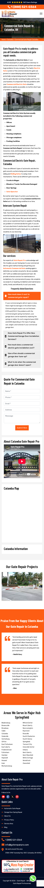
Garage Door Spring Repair (13, 812)
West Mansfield (28, 755)
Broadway (5, 728)
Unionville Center (28, 747)
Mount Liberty (27, 725)
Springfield (26, 742)
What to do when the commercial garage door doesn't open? (22, 363)
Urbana (25, 750)
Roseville (26, 734)
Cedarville (5, 736)
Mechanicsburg (7, 766)
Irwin (3, 763)
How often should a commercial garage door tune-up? (21, 355)
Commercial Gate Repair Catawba (26, 40)
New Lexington (28, 728)
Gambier (4, 755)
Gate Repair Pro (20, 260)
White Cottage (28, 758)
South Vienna (27, 739)
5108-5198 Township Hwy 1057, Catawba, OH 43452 (23, 853)
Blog (5, 827)
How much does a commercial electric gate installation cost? (21, 346)
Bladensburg (6, 723)
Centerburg (6, 739)
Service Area (8, 824)
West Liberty (27, 752)
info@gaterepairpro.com (17, 844)
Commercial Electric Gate (17, 84)
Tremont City (27, 744)
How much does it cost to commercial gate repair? (19, 295)
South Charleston (29, 736)
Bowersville (5, 725)
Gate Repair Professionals (22, 883)
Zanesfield (26, 763)
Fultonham (5, 752)
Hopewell (5, 758)
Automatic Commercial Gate (14, 268)
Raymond (26, 731)
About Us (7, 816)
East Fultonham (7, 744)
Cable (3, 731)
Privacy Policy (9, 820)
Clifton (4, 742)
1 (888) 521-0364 (13, 840)
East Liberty (6, 747)
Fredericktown (7, 750)
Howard (4, 760)
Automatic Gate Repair (12, 808)
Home (4, 40)
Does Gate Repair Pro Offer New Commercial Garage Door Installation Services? (23, 336)
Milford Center (28, 723)
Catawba (10, 40)
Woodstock (26, 760)
